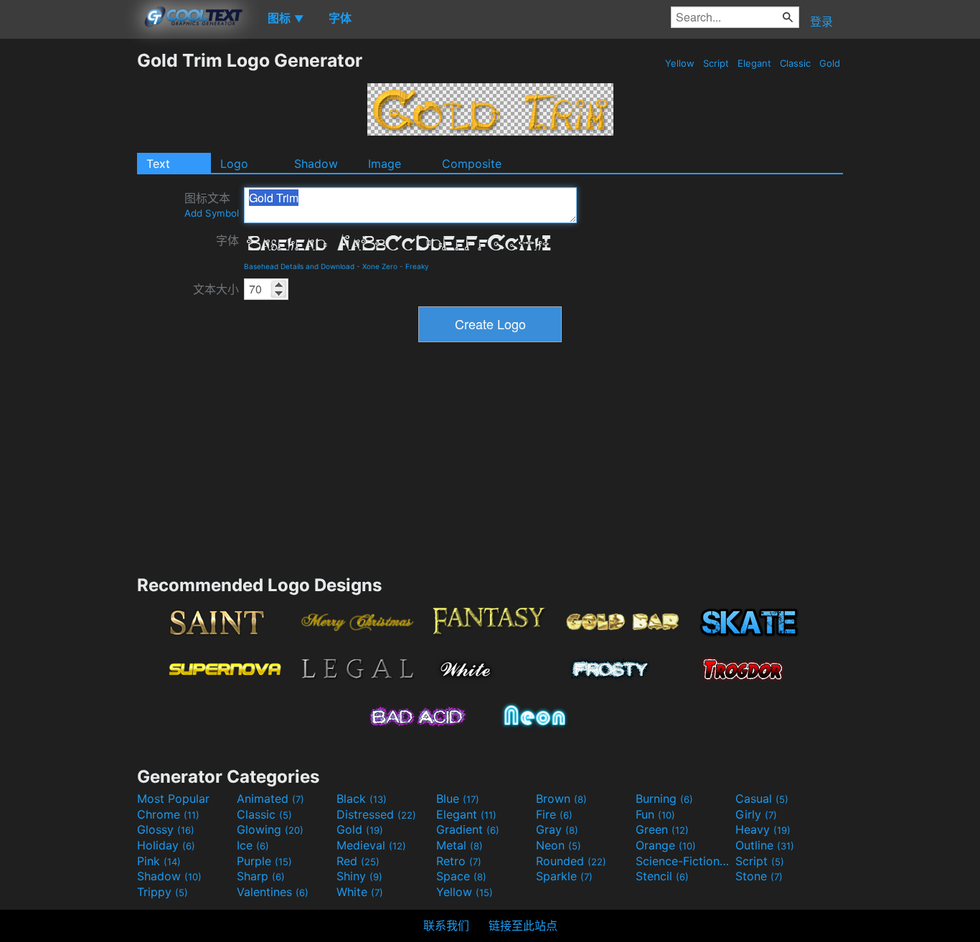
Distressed (376, 814)
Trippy (162, 892)
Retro (458, 861)
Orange (666, 845)
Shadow (316, 163)
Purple (264, 861)
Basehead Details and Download (299, 266)
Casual (761, 798)
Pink (159, 861)
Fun (655, 814)
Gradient (467, 829)
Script (716, 63)
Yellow (679, 63)
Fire (554, 814)
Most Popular (173, 798)
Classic (795, 63)
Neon (558, 845)
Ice (253, 845)
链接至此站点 (523, 925)
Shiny (359, 876)
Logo (234, 163)
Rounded (571, 861)
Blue (457, 798)
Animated (270, 798)
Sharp (261, 876)
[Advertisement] (68, 265)
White (359, 892)
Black (361, 798)
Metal (459, 845)
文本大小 (216, 289)
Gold (829, 63)
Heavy (763, 829)
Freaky (417, 266)
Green (662, 829)
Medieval (371, 845)
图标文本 (211, 205)
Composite (471, 163)
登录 (821, 21)
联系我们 (446, 925)
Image (384, 163)
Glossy (165, 829)
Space (461, 876)
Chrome (168, 814)
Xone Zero (379, 266)
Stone (759, 876)
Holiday (166, 845)
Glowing (270, 829)
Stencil (662, 876)
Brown (561, 798)
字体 (227, 240)
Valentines (272, 892)
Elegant (754, 63)
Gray (557, 829)
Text (158, 163)
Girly (756, 814)
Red (358, 861)
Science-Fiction (684, 861)
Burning (664, 798)
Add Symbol (211, 213)
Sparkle (564, 876)
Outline (764, 845)
